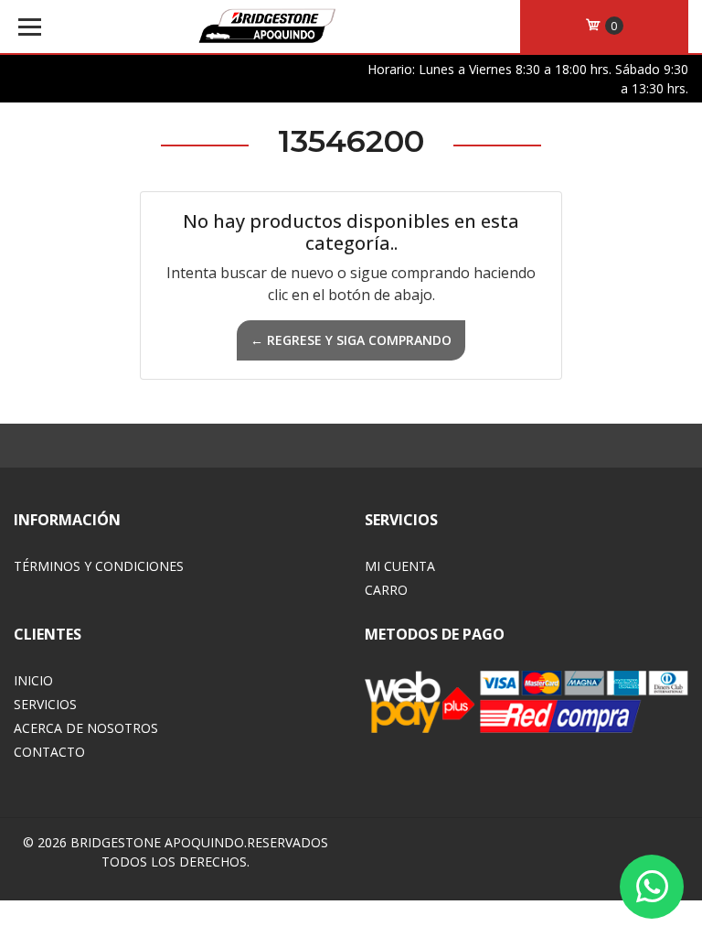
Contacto (49, 751)
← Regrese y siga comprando (351, 340)
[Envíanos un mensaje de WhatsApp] (652, 887)
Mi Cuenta (400, 566)
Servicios (45, 704)
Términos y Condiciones (99, 566)
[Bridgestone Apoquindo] (267, 27)
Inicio (33, 680)
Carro (386, 589)
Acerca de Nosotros (86, 728)
